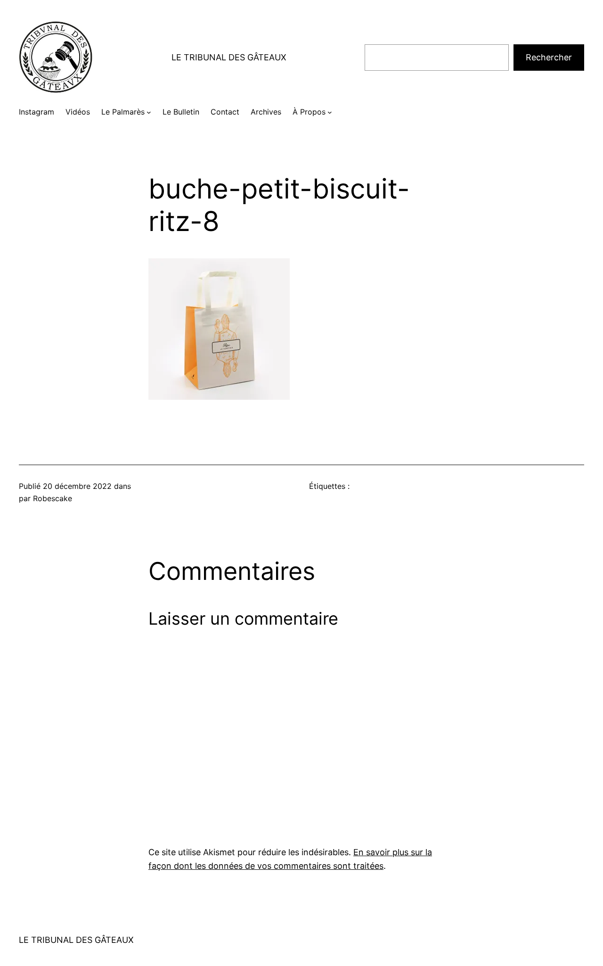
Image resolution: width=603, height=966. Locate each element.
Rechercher (549, 57)
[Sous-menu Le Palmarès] (149, 112)
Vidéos (77, 111)
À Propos (309, 111)
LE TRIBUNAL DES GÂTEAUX (228, 57)
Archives (266, 111)
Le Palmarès (123, 111)
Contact (225, 111)
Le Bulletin (181, 111)
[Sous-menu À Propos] (329, 112)
